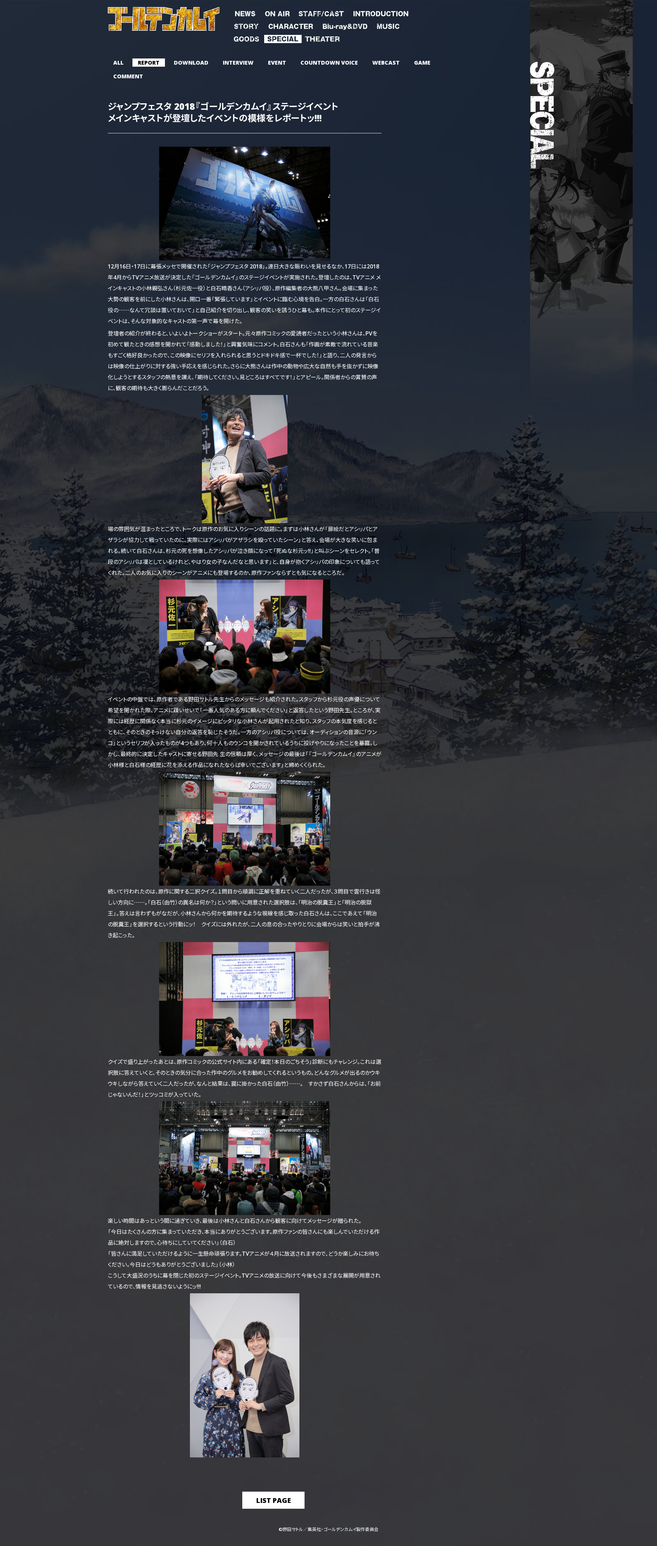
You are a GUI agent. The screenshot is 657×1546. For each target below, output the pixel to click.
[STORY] (246, 25)
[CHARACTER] (290, 25)
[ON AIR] (277, 12)
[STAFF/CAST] (321, 12)
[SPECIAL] (283, 38)
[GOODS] (246, 38)
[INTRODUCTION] (380, 12)
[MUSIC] (388, 25)
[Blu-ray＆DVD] (345, 25)
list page (273, 1500)
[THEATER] (322, 38)
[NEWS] (245, 12)
